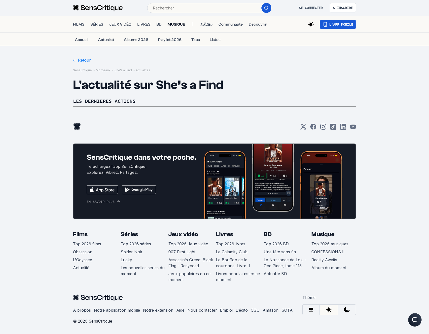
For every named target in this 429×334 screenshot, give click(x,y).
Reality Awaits (324, 259)
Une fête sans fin (280, 251)
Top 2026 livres (230, 243)
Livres (224, 234)
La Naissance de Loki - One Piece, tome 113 (285, 262)
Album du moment (328, 267)
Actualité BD (275, 273)
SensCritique (82, 70)
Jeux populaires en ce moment (189, 276)
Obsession (82, 251)
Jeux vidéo (183, 234)
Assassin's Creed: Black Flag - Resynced (190, 262)
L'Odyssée (82, 259)
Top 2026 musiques (329, 243)
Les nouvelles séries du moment (143, 270)
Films (80, 234)
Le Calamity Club (232, 251)
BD (268, 234)
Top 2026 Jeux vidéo (188, 243)
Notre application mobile (117, 310)
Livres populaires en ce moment (238, 276)
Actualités (143, 70)
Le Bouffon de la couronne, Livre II (233, 262)
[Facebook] (313, 128)
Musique (322, 234)
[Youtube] (353, 128)
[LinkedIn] (343, 128)
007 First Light (181, 251)
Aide (180, 310)
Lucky (126, 259)
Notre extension (158, 310)
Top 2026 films (87, 243)
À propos (82, 310)
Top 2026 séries (136, 243)
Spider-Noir (132, 251)
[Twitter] (303, 128)
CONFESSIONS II (328, 251)
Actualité (81, 267)
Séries (129, 234)
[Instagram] (323, 128)
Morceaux (103, 70)
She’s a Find (123, 70)
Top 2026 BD (276, 243)
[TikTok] (333, 128)
